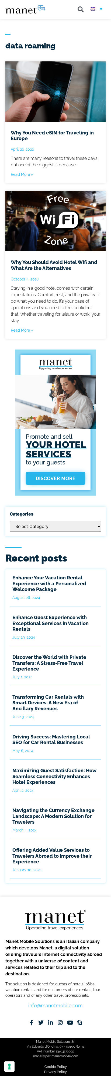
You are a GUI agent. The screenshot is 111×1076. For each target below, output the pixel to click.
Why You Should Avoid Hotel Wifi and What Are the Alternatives (54, 265)
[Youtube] (70, 1023)
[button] (81, 9)
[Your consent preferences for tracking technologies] (9, 1066)
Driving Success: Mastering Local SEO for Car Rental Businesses (51, 739)
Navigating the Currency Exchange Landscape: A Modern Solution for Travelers (53, 816)
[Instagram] (60, 1023)
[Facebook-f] (31, 1023)
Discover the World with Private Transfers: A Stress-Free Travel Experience (49, 663)
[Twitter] (41, 1023)
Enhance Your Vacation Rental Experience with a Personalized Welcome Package (49, 583)
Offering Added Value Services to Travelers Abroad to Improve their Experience (52, 855)
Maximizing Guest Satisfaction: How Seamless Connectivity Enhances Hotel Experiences (54, 776)
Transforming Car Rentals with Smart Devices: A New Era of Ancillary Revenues (48, 702)
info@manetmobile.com (55, 1005)
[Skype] (80, 1023)
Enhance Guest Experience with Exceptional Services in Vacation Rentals (50, 623)
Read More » (22, 174)
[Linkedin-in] (51, 1023)
